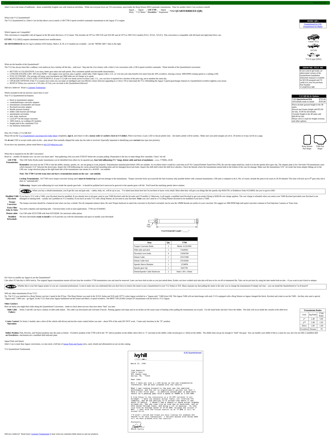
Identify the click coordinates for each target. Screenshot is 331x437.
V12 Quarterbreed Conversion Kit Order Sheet (38, 136)
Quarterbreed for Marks (312, 26)
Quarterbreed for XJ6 (313, 24)
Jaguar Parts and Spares (72, 344)
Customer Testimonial (36, 87)
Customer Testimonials (40, 434)
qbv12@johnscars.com (53, 144)
